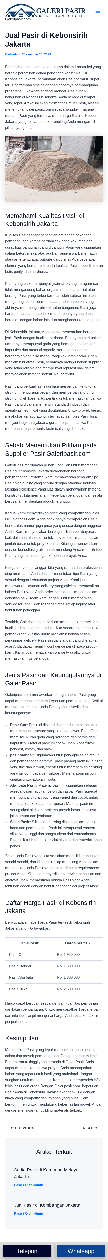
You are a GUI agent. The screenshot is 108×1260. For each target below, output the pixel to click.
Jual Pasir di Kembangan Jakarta (47, 1205)
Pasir (18, 1185)
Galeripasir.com (18, 19)
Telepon (27, 1251)
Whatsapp (81, 1251)
